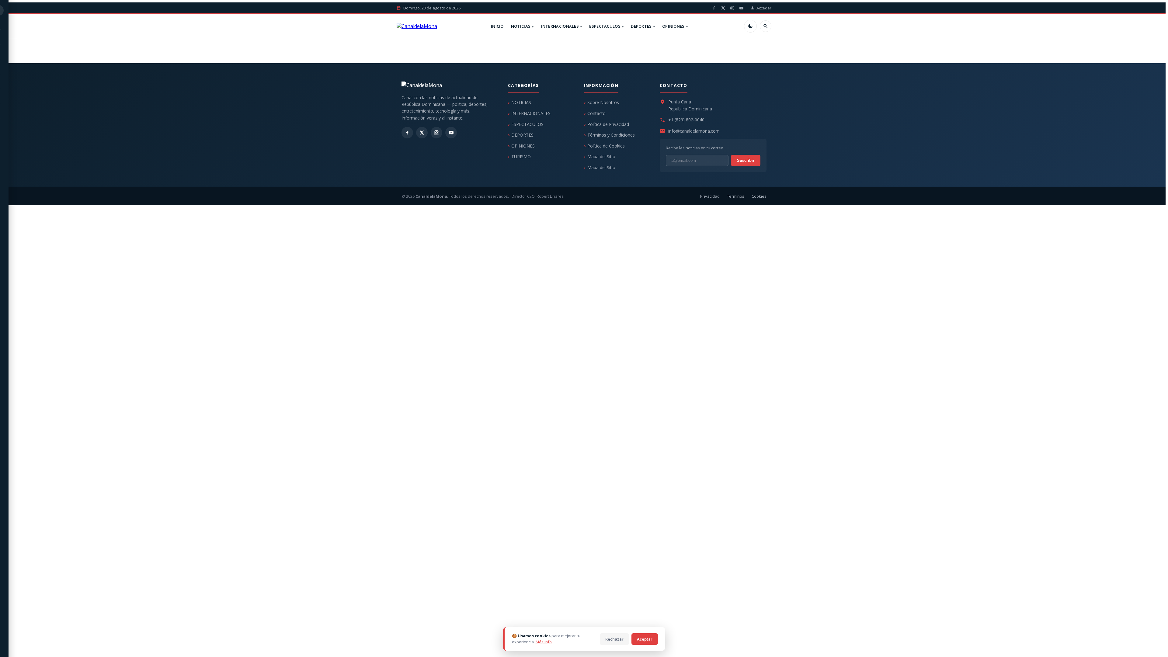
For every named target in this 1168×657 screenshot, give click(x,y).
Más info (544, 642)
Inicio (497, 26)
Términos (735, 196)
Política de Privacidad (608, 124)
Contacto (596, 113)
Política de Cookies (606, 146)
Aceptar (644, 639)
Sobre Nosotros (603, 102)
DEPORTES (641, 26)
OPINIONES (673, 26)
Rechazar (614, 639)
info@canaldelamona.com (694, 131)
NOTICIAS (520, 26)
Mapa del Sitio (601, 156)
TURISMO (521, 156)
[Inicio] (417, 26)
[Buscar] (765, 26)
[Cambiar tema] (750, 26)
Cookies (759, 196)
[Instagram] (732, 8)
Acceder (763, 8)
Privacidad (710, 196)
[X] (723, 8)
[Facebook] (714, 8)
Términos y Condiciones (611, 135)
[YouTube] (741, 8)
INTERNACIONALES (560, 26)
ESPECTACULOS (604, 26)
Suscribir (745, 160)
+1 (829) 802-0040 (686, 120)
